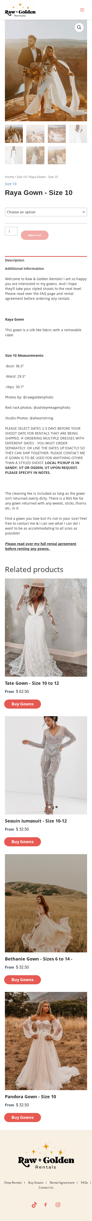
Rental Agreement (62, 1182)
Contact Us (46, 1187)
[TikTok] (34, 1205)
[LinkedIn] (46, 1205)
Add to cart (34, 235)
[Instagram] (58, 1205)
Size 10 (21, 177)
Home (9, 177)
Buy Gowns (35, 1182)
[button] (79, 27)
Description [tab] (14, 260)
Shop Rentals (13, 1182)
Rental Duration (15, 202)
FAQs (84, 1182)
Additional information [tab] (24, 268)
